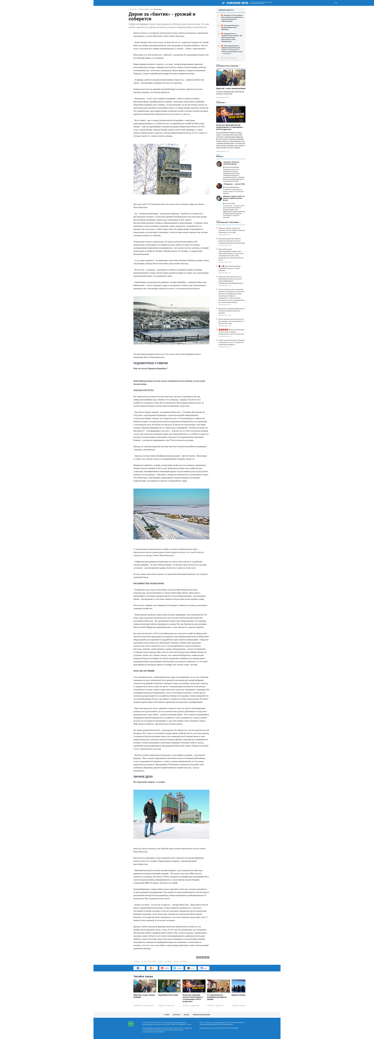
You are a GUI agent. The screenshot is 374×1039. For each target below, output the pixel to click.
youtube (166, 968)
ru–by (192, 968)
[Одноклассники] (200, 957)
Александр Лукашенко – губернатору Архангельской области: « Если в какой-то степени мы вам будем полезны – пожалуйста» (232, 49)
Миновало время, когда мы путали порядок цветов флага (234, 198)
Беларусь (136, 961)
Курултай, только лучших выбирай (230, 88)
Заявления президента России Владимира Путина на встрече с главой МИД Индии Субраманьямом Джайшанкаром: (230, 280)
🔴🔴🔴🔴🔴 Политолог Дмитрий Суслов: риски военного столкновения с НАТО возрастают (231, 332)
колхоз (176, 961)
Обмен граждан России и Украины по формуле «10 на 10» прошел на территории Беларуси (231, 342)
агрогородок (152, 961)
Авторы (186, 1014)
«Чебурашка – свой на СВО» (234, 184)
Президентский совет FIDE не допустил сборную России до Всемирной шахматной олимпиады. (231, 241)
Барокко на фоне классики (243, 995)
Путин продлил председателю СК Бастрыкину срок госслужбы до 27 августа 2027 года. (231, 321)
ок (153, 968)
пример (160, 961)
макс (205, 968)
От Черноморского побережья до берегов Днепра (216, 997)
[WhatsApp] (208, 957)
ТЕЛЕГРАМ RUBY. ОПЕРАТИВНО (227, 222)
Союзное (210, 1005)
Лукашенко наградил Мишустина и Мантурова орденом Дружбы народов (231, 310)
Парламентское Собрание (227, 66)
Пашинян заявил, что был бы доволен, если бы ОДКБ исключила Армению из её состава (231, 230)
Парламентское (138, 1005)
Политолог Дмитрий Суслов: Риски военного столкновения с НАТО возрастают (229, 127)
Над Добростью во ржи (168, 995)
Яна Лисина (157, 9)
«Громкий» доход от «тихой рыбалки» (231, 163)
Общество (161, 1005)
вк (140, 968)
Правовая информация (201, 1014)
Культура (234, 1005)
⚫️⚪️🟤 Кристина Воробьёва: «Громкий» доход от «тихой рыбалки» (229, 268)
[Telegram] (203, 957)
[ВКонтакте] (197, 957)
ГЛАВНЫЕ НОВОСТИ (225, 10)
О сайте (166, 1014)
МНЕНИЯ (219, 156)
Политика (220, 103)
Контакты (176, 1014)
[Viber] (205, 957)
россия (144, 961)
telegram (179, 968)
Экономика (132, 9)
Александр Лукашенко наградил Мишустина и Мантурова (230, 27)
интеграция (168, 961)
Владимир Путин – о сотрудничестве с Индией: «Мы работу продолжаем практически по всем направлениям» (231, 37)
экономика (183, 961)
